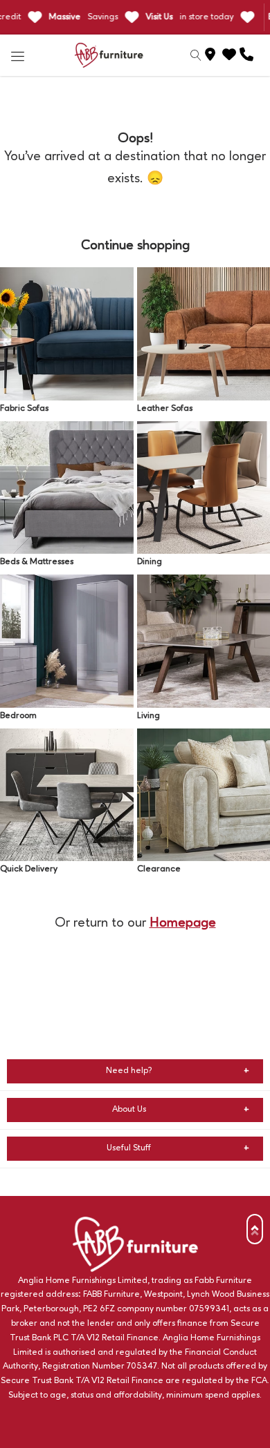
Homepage (183, 923)
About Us (129, 1109)
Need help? (129, 1070)
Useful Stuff (129, 1147)
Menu (18, 55)
